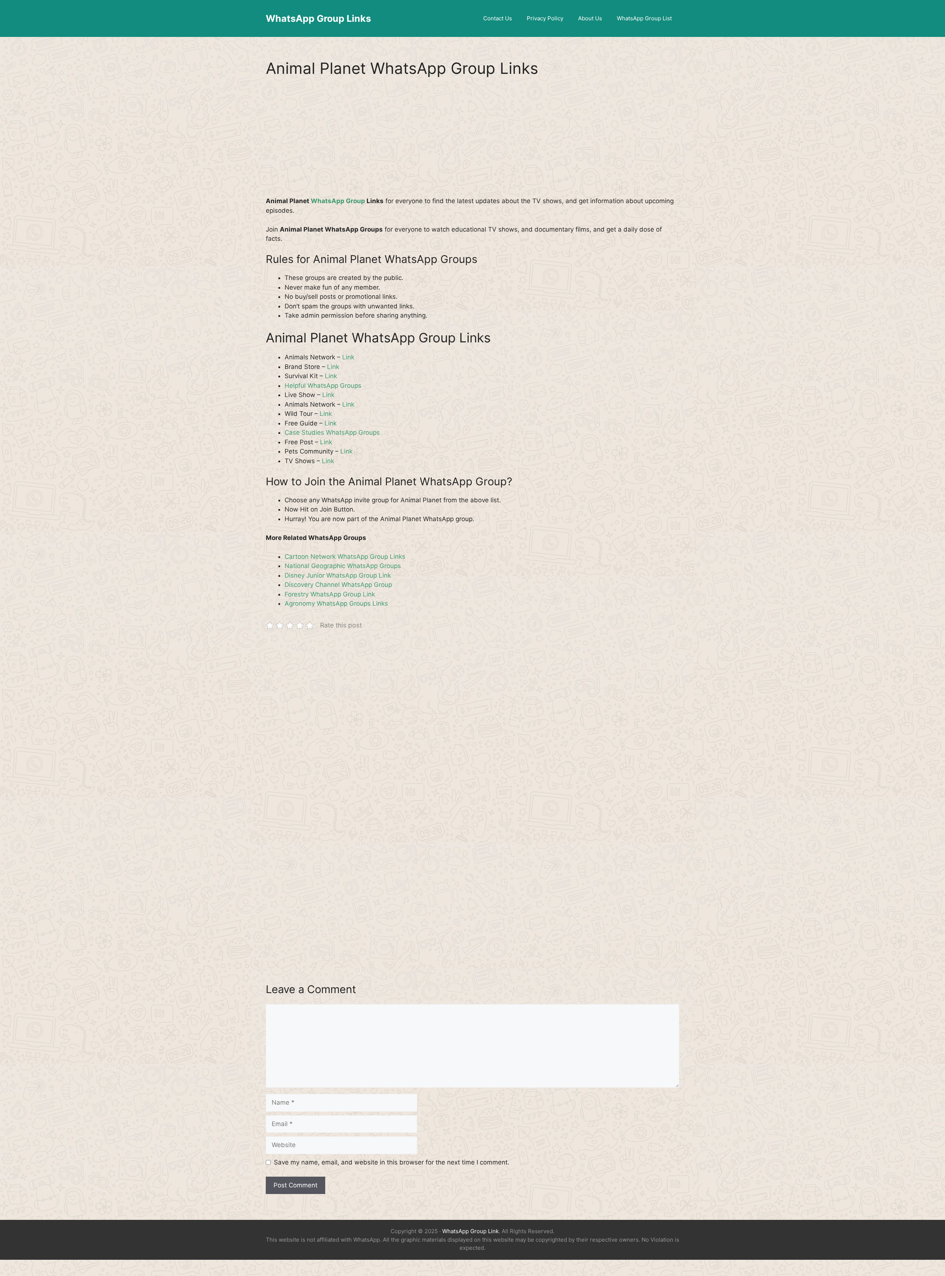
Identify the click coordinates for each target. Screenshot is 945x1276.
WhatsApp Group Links (318, 18)
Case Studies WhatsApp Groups (332, 432)
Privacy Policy (545, 18)
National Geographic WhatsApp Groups (343, 565)
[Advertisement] (472, 142)
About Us (590, 18)
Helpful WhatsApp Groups (323, 385)
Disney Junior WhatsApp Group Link (338, 575)
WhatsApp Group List (644, 18)
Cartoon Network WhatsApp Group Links (345, 556)
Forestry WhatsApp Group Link (330, 594)
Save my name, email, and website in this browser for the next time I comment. (391, 1162)
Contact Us (497, 18)
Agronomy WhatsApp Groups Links (336, 603)
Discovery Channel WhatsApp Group (338, 584)
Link (348, 357)
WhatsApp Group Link (470, 1231)
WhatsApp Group (338, 201)
